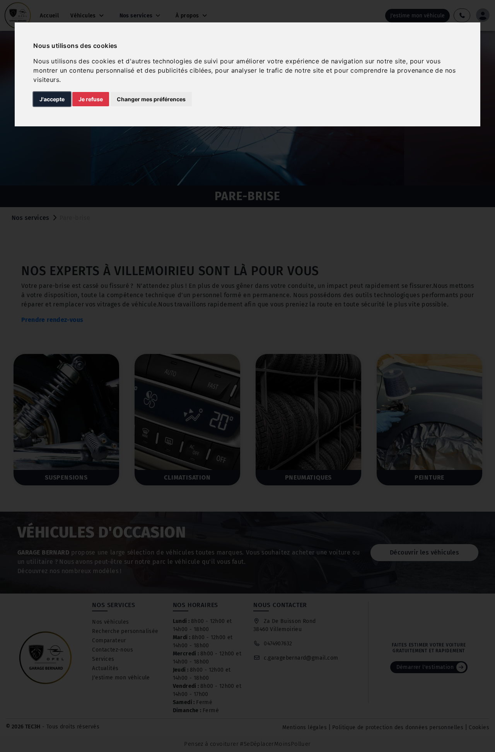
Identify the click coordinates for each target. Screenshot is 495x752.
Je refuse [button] (91, 99)
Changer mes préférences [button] (151, 99)
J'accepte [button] (52, 99)
